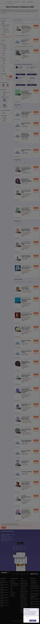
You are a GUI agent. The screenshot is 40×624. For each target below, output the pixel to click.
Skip (27, 620)
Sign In (33, 620)
